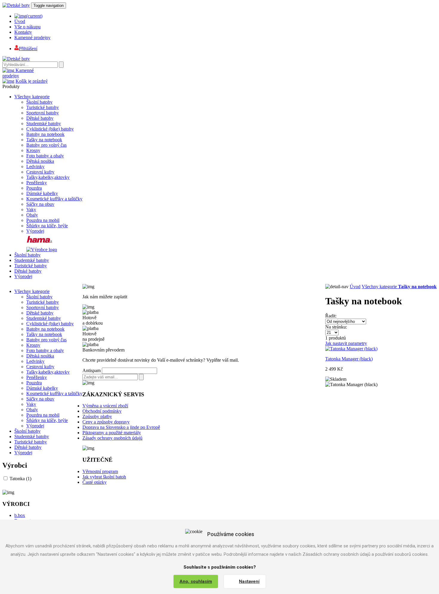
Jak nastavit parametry (346, 343)
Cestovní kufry (40, 171)
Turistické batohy (42, 107)
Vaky (31, 209)
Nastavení (249, 581)
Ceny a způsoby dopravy (106, 421)
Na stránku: (336, 326)
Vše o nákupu (27, 26)
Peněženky (36, 182)
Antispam (91, 370)
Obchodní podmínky (102, 411)
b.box (19, 515)
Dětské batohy (39, 118)
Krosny (33, 150)
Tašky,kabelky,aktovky (48, 177)
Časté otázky (94, 482)
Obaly (32, 214)
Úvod (19, 21)
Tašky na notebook (44, 139)
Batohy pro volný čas (46, 145)
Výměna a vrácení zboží (105, 405)
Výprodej (35, 231)
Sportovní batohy (42, 112)
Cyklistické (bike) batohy (50, 128)
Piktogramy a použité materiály (111, 432)
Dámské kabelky (42, 193)
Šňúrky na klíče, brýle (47, 225)
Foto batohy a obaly (45, 155)
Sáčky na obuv (40, 204)
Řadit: (331, 315)
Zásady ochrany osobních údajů (112, 437)
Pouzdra (34, 188)
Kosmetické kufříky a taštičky (54, 198)
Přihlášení (28, 48)
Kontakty (23, 32)
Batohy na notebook (45, 134)
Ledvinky (35, 166)
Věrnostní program (100, 471)
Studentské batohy (43, 123)
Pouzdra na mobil (42, 220)
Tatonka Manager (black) (349, 358)
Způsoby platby (97, 416)
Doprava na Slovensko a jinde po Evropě (121, 427)
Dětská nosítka (40, 161)
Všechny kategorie (32, 96)
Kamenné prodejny (32, 37)
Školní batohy (39, 102)
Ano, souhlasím (195, 581)
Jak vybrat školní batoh (104, 476)
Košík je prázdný (32, 81)
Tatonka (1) (20, 478)
